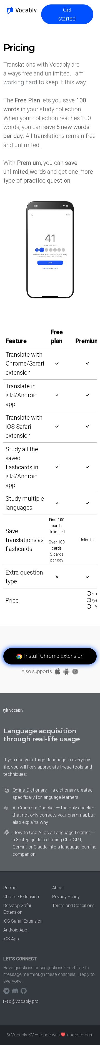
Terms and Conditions (73, 905)
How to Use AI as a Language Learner (51, 832)
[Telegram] (7, 991)
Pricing (9, 887)
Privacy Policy (66, 896)
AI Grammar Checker (33, 807)
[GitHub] (24, 991)
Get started (67, 14)
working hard (20, 82)
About (58, 887)
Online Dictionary (29, 790)
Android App (15, 930)
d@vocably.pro (24, 1001)
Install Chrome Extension (54, 656)
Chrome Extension (21, 896)
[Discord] (15, 991)
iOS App (11, 938)
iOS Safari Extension (22, 921)
